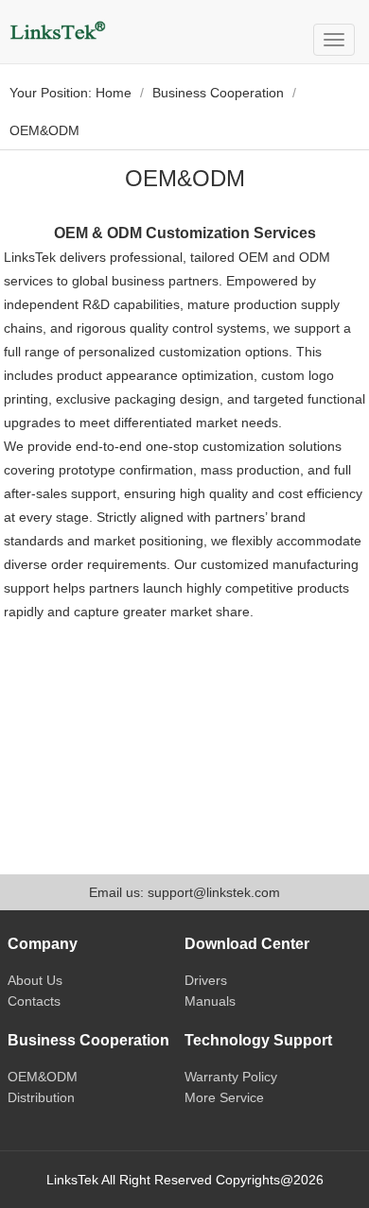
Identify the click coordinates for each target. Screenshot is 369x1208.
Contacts (34, 1001)
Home (114, 92)
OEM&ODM (43, 1076)
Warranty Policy (230, 1076)
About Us (35, 980)
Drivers (205, 980)
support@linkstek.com (214, 892)
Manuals (210, 1001)
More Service (224, 1097)
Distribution (41, 1097)
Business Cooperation (218, 92)
